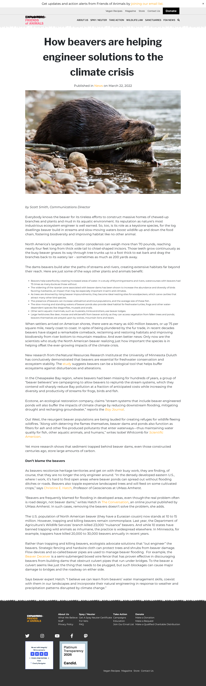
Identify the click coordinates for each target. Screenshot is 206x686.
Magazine (130, 11)
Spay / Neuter (98, 20)
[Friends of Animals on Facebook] (71, 636)
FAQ (81, 624)
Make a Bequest (144, 621)
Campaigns (119, 617)
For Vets (83, 621)
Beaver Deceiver (37, 556)
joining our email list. (147, 4)
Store (142, 11)
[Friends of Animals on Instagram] (42, 636)
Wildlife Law (134, 20)
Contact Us (154, 11)
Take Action (116, 20)
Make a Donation (144, 617)
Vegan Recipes (114, 11)
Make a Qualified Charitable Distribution (157, 624)
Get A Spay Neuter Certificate (95, 617)
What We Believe (68, 617)
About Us (82, 20)
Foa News (169, 20)
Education (119, 621)
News (98, 86)
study (67, 364)
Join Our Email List (123, 624)
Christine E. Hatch (58, 488)
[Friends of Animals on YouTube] (57, 636)
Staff (60, 621)
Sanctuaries (153, 20)
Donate (171, 11)
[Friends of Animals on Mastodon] (86, 636)
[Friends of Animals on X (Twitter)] (27, 636)
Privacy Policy (65, 624)
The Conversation (115, 502)
